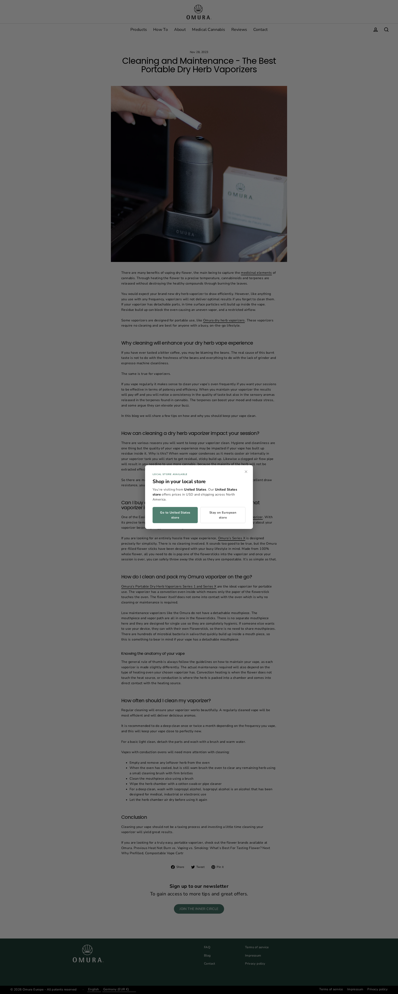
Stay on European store (222, 515)
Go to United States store (175, 515)
